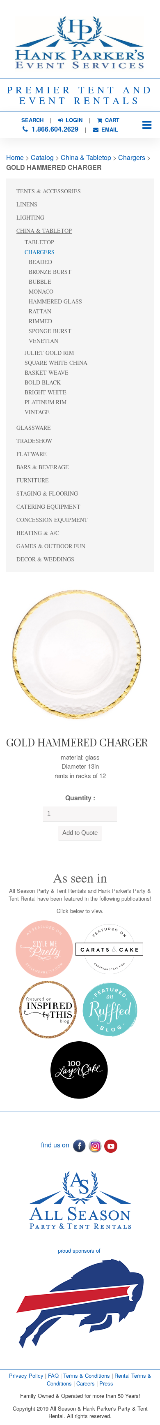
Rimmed (40, 321)
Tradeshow (34, 441)
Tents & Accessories (48, 191)
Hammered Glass (55, 301)
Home (15, 157)
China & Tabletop (86, 157)
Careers (86, 1383)
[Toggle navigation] (146, 124)
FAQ (53, 1375)
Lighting (30, 217)
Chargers (131, 157)
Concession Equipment (52, 520)
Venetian (43, 341)
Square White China (56, 362)
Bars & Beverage (42, 467)
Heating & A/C (37, 533)
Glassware (33, 427)
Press (106, 1383)
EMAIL (109, 129)
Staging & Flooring (47, 493)
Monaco (41, 291)
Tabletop (39, 242)
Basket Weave (47, 372)
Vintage (37, 412)
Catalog (42, 157)
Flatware (31, 454)
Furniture (32, 480)
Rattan (40, 311)
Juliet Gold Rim (49, 353)
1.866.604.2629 (54, 129)
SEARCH (32, 120)
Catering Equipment (48, 506)
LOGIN (73, 120)
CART (111, 120)
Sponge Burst (50, 331)
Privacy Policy (26, 1375)
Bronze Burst (50, 272)
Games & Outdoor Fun (50, 546)
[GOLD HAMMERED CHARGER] (77, 652)
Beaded (40, 262)
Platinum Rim (45, 402)
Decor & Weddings (45, 559)
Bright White (45, 392)
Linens (26, 204)
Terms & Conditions (86, 1375)
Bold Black (43, 382)
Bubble (40, 281)
